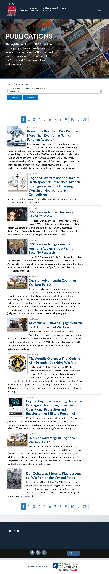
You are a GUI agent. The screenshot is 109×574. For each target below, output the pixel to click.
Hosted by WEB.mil (37, 566)
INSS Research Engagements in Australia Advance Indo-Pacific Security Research (51, 248)
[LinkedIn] (44, 553)
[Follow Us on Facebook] (32, 553)
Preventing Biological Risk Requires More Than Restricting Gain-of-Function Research (53, 135)
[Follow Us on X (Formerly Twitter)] (38, 553)
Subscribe (73, 553)
